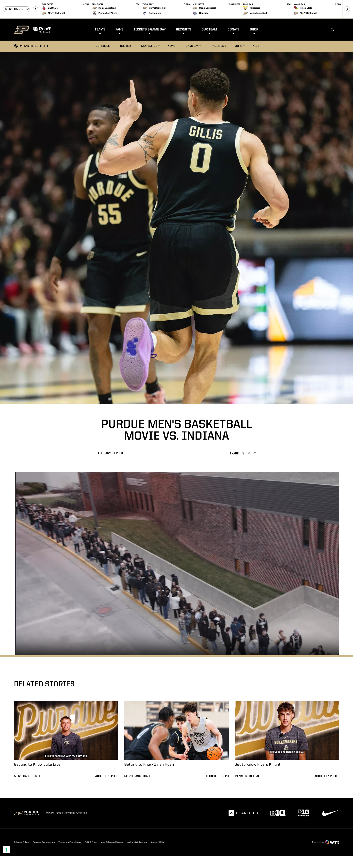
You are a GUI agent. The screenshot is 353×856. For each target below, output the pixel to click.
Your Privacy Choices (112, 842)
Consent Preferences (44, 842)
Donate (233, 29)
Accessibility (157, 842)
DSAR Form (91, 842)
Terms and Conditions (69, 842)
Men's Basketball (27, 776)
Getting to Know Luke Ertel (37, 765)
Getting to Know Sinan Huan (149, 765)
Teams (100, 29)
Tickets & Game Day (150, 29)
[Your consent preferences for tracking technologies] (6, 849)
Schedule (103, 46)
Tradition (216, 46)
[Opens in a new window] (243, 813)
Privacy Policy (21, 842)
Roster (125, 46)
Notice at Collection (137, 842)
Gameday (192, 46)
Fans (119, 29)
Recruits (183, 29)
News (171, 46)
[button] (35, 9)
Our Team (209, 29)
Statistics (149, 46)
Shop (254, 29)
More (238, 46)
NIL (255, 46)
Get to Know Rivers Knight (258, 765)
